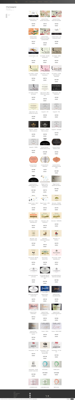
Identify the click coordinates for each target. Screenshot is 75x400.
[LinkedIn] (30, 397)
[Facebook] (30, 393)
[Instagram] (30, 395)
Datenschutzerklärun (48, 397)
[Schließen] (74, 399)
